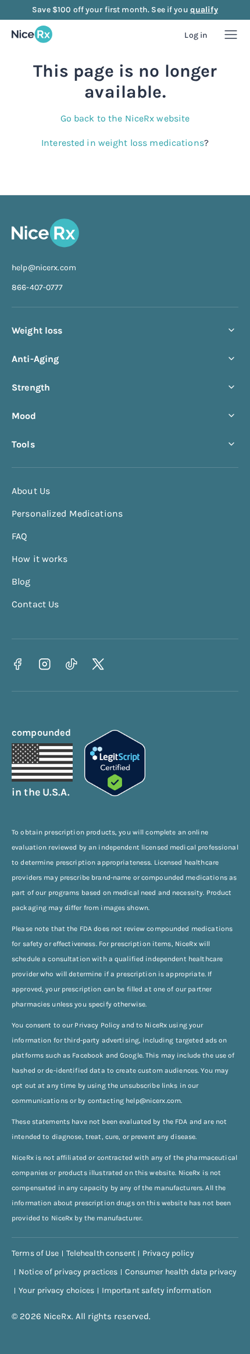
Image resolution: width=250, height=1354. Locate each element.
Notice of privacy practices (68, 1272)
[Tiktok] (71, 664)
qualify (204, 10)
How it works (40, 558)
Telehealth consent (100, 1253)
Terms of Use (35, 1253)
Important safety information (157, 1290)
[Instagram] (44, 664)
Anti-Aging (35, 358)
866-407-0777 (37, 287)
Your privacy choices (57, 1290)
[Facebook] (18, 664)
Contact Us (35, 604)
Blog (21, 581)
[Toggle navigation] (230, 34)
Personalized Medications (67, 513)
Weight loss (37, 330)
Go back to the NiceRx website (125, 118)
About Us (31, 490)
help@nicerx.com (44, 268)
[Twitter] (98, 664)
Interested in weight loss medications (122, 142)
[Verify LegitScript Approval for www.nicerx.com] (114, 792)
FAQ (19, 536)
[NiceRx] (32, 34)
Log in (196, 35)
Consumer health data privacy (181, 1272)
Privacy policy (168, 1253)
